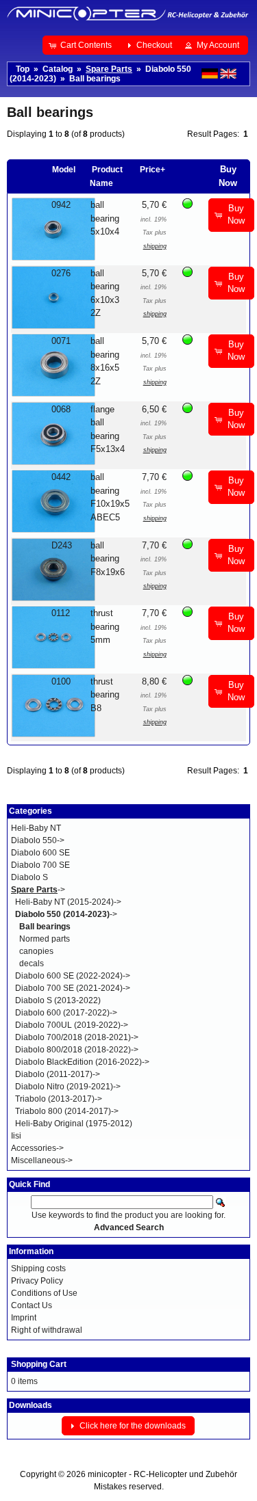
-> (38, 889)
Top (22, 69)
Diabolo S (29, 877)
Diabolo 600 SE (40, 853)
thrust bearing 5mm (104, 626)
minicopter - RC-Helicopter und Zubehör (162, 1474)
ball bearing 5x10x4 (104, 218)
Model (63, 169)
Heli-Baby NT (36, 828)
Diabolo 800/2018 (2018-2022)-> (76, 1049)
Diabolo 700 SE (40, 865)
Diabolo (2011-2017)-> (57, 1074)
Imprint (23, 1318)
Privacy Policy (37, 1281)
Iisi (16, 1136)
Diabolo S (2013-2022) (58, 1000)
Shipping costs (38, 1268)
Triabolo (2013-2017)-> (58, 1099)
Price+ (152, 169)
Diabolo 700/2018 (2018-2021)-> (76, 1037)
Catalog (57, 69)
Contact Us (31, 1305)
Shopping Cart (38, 1364)
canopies (36, 951)
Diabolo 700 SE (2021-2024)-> (72, 988)
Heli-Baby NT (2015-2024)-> (68, 902)
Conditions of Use (44, 1293)
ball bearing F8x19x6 (107, 558)
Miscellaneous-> (42, 1160)
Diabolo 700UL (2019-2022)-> (71, 1025)
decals (31, 963)
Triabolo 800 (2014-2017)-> (67, 1111)
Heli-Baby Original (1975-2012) (73, 1123)
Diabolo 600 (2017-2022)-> (66, 1013)
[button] (81, 45)
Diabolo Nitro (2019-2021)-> (68, 1086)
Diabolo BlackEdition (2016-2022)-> (82, 1062)
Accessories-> (37, 1148)
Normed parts (44, 939)
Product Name (106, 176)
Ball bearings (95, 78)
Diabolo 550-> (37, 840)
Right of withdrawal (46, 1330)
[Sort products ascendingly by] (205, 169)
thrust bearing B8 (104, 694)
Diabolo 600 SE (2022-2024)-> (72, 976)
